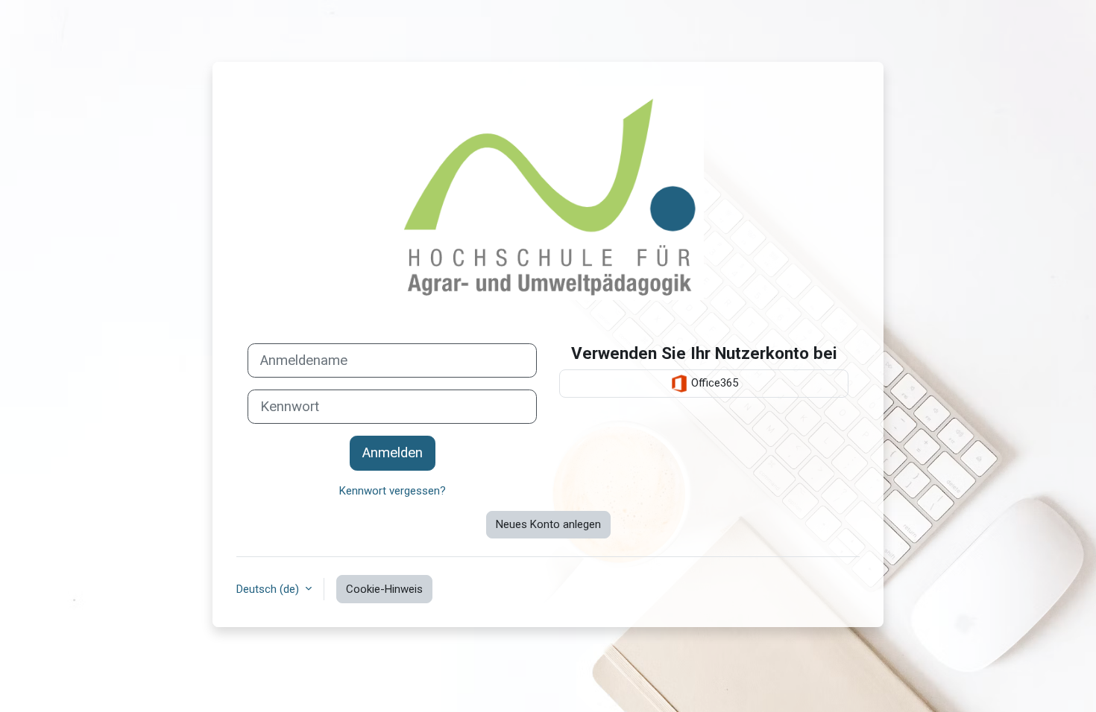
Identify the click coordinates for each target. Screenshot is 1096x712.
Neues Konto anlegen (548, 524)
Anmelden (392, 453)
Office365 (713, 383)
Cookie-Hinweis (384, 589)
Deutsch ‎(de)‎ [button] (269, 589)
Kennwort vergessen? (392, 491)
